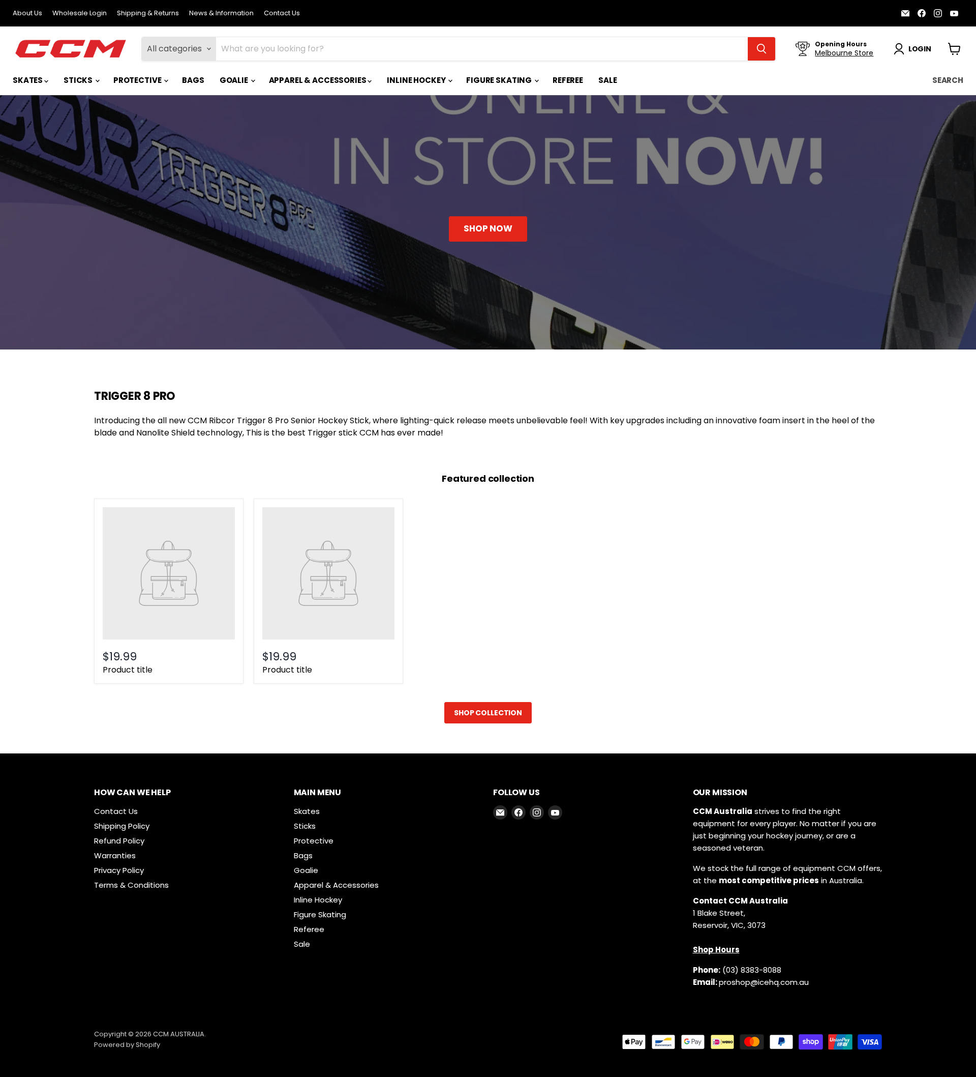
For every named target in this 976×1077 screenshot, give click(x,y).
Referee (568, 80)
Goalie (235, 80)
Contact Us (282, 13)
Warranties (115, 855)
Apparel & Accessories (318, 80)
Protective (138, 80)
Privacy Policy (119, 870)
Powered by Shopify (127, 1045)
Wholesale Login (79, 13)
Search (947, 80)
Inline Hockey (417, 80)
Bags (193, 80)
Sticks (79, 80)
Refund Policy (119, 840)
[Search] (761, 49)
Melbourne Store (844, 53)
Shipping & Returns (148, 13)
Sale (607, 80)
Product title (127, 670)
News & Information (221, 13)
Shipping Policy (121, 826)
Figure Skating (499, 80)
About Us (27, 13)
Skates (28, 80)
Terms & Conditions (131, 885)
